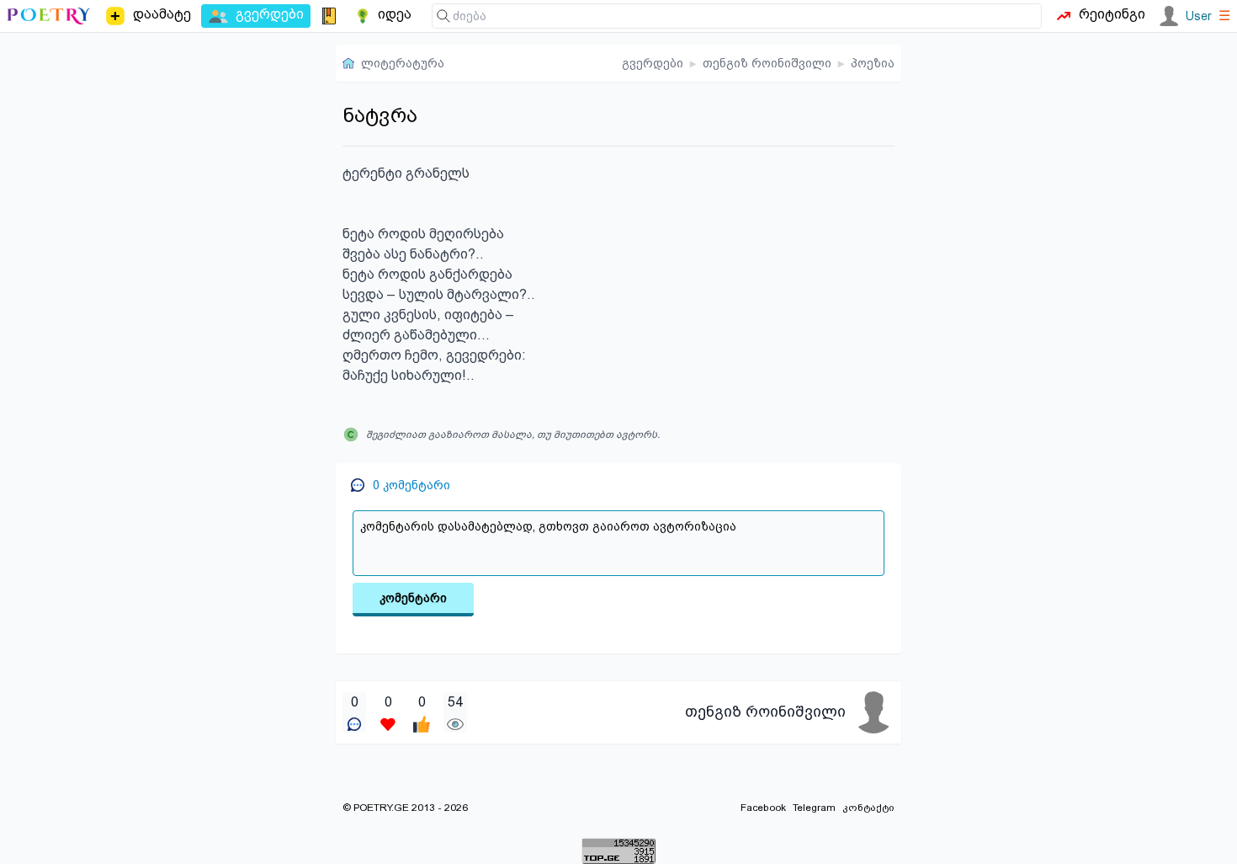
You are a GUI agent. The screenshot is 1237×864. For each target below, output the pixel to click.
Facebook (763, 807)
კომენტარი (413, 598)
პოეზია (873, 63)
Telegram (814, 807)
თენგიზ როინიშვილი (767, 63)
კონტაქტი (868, 807)
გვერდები (652, 63)
